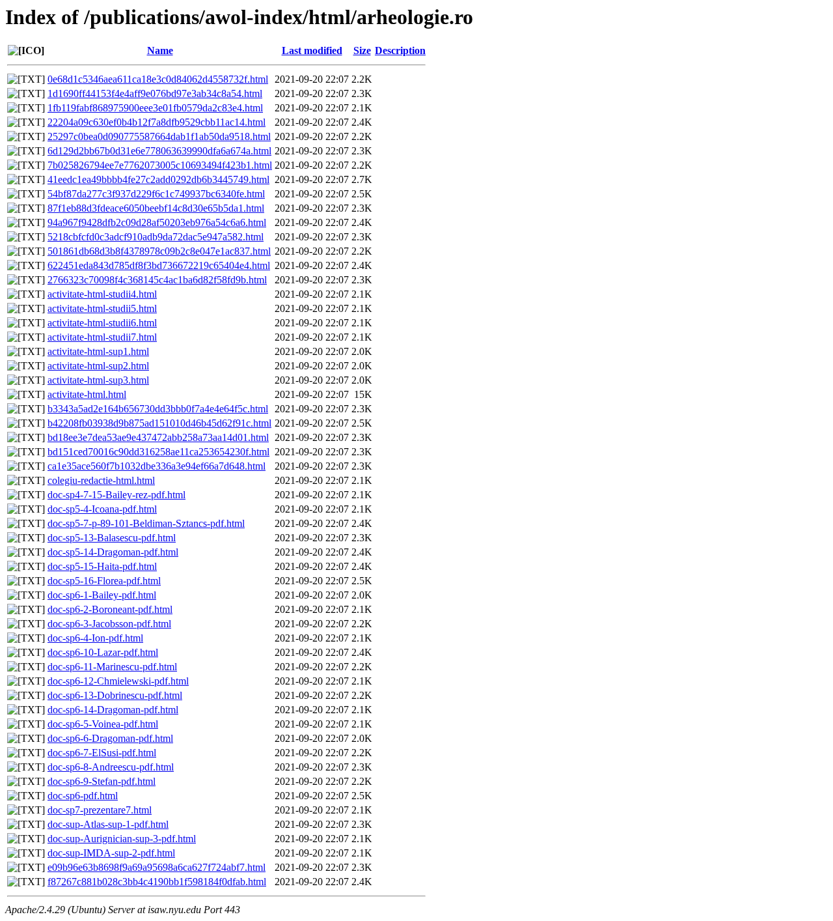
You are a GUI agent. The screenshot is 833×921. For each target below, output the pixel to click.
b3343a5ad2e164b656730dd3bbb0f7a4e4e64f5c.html (158, 408)
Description (400, 50)
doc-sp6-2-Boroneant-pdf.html (110, 609)
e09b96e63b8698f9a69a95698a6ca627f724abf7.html (157, 867)
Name (160, 50)
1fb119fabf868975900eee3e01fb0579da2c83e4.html (155, 107)
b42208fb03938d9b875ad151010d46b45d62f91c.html (159, 423)
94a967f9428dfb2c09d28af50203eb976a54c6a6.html (157, 222)
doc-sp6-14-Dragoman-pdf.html (113, 709)
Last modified (312, 50)
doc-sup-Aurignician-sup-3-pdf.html (122, 838)
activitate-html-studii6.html (102, 322)
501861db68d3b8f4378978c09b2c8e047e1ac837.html (159, 251)
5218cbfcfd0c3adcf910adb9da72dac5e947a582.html (156, 236)
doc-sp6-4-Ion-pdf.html (95, 638)
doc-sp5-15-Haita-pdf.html (102, 566)
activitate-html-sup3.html (98, 380)
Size (362, 50)
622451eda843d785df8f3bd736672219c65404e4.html (159, 265)
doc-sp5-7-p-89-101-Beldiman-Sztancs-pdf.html (146, 523)
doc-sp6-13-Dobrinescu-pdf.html (115, 695)
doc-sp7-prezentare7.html (100, 809)
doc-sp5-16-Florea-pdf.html (104, 580)
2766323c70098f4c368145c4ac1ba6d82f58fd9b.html (157, 279)
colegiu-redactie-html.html (101, 480)
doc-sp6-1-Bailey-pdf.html (102, 595)
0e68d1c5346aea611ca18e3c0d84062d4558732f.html (158, 79)
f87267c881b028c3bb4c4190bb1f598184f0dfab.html (157, 881)
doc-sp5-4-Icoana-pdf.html (102, 509)
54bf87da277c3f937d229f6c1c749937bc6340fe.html (156, 193)
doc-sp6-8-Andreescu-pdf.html (111, 766)
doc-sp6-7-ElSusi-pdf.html (102, 752)
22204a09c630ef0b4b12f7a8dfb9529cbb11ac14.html (157, 122)
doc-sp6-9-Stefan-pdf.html (102, 781)
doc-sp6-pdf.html (83, 795)
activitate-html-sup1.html (98, 351)
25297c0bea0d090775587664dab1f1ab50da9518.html (159, 136)
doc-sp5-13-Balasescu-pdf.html (112, 537)
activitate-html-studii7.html (102, 337)
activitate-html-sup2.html (98, 365)
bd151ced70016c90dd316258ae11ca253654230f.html (158, 451)
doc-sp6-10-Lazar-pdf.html (103, 652)
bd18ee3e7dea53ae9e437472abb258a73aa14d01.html (158, 437)
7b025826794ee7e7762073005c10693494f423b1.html (160, 165)
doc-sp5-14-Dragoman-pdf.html (113, 552)
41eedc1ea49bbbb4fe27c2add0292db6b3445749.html (158, 179)
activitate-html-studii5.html (102, 308)
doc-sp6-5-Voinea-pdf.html (103, 724)
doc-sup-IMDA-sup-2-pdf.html (111, 852)
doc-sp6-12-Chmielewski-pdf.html (118, 681)
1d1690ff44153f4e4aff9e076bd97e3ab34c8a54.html (155, 93)
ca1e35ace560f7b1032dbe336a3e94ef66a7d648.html (157, 466)
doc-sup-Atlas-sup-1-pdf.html (108, 824)
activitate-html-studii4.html (102, 294)
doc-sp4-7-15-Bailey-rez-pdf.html (116, 494)
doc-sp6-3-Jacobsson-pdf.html (109, 623)
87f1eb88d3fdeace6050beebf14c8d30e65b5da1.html (156, 208)
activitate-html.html (87, 394)
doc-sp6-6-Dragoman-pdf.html (110, 738)
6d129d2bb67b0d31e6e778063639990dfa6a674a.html (159, 150)
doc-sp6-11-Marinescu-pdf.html (112, 666)
